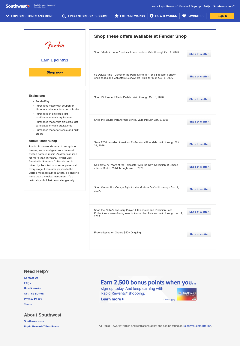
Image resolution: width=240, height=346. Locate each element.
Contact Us (31, 277)
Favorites (195, 16)
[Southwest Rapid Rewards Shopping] (35, 6)
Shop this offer (198, 53)
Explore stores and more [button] (32, 16)
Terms (28, 304)
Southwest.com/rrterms (196, 325)
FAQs (207, 6)
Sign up (196, 6)
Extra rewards (132, 16)
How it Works (32, 288)
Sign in (222, 15)
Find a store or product (88, 16)
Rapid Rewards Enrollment (41, 326)
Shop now (55, 72)
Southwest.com (223, 6)
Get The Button (34, 293)
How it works (165, 15)
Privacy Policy (33, 298)
